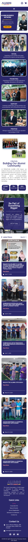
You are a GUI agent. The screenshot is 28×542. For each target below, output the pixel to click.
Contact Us (14, 515)
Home (14, 503)
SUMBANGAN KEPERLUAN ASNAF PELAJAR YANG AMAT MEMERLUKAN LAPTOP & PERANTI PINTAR (13, 305)
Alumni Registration (14, 510)
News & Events (14, 508)
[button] (14, 9)
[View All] (26, 237)
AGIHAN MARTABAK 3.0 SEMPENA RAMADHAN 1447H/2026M (13, 422)
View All (22, 237)
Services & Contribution (13, 512)
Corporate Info (14, 506)
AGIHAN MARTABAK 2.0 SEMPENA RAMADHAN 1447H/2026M (13, 462)
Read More (6, 271)
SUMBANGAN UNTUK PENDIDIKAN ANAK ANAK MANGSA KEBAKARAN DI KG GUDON (14, 344)
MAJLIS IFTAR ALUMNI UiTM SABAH (13, 382)
